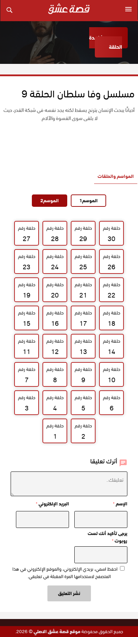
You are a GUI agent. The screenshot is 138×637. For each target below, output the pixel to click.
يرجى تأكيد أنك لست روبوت (107, 537)
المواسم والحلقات (116, 176)
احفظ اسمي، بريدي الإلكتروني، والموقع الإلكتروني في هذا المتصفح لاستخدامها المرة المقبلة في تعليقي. (64, 573)
